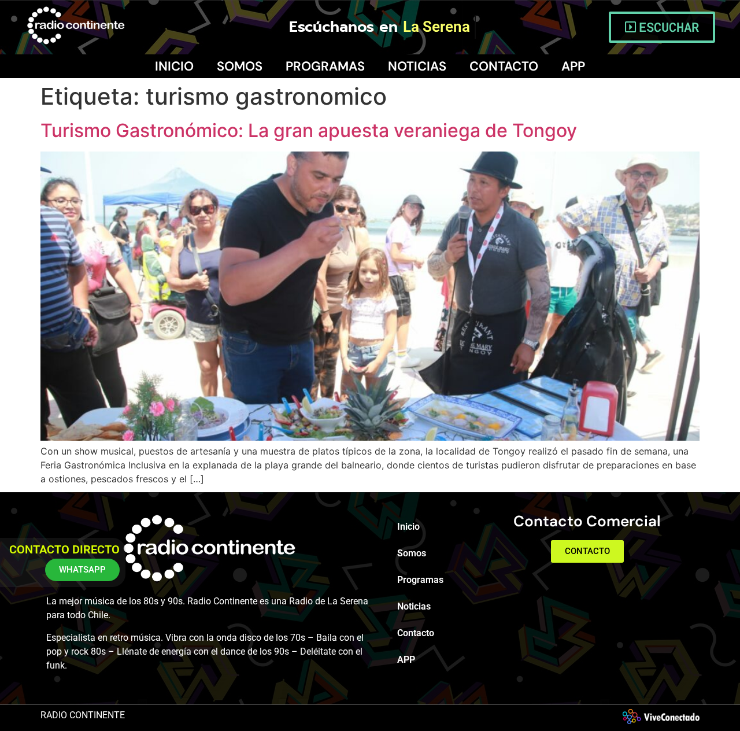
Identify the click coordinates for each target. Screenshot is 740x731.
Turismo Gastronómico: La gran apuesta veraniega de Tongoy (308, 130)
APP (573, 66)
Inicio (174, 66)
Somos (239, 66)
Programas (325, 66)
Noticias (417, 66)
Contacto (503, 66)
